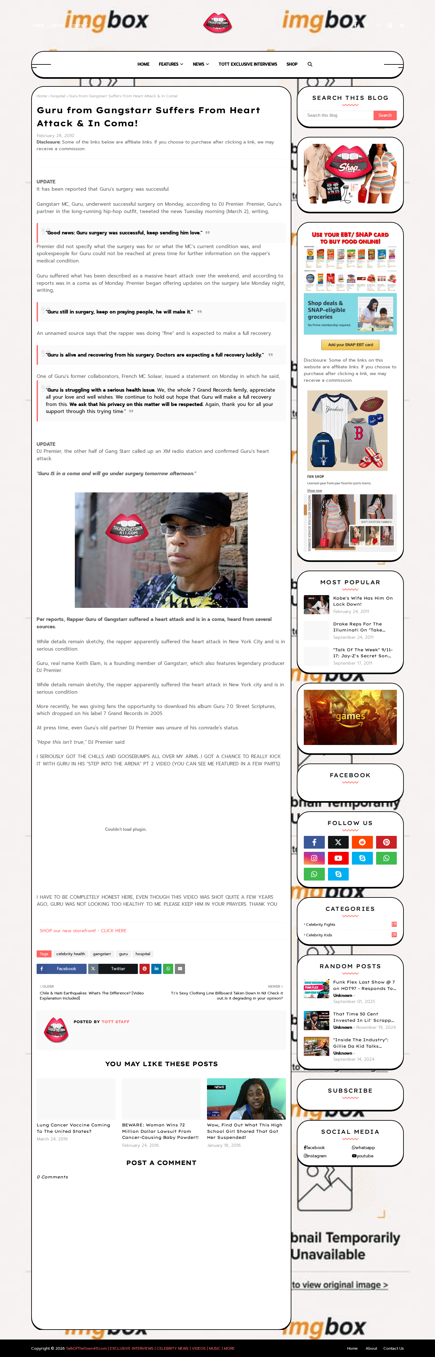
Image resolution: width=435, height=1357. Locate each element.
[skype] (401, 25)
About (57, 25)
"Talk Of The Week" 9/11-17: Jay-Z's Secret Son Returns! (363, 653)
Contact (79, 25)
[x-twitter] (366, 25)
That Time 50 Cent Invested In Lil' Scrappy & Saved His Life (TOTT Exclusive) (363, 1017)
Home (38, 25)
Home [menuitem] (143, 64)
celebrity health (70, 954)
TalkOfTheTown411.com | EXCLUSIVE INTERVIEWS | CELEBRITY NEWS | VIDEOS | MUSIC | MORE (150, 1348)
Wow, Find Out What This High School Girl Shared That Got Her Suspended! (244, 1131)
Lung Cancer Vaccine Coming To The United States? (73, 1128)
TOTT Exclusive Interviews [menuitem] (248, 64)
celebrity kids (351, 935)
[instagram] (378, 25)
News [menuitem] (198, 64)
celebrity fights (351, 924)
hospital (58, 96)
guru (123, 954)
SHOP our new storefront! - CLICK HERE (83, 930)
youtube (365, 1156)
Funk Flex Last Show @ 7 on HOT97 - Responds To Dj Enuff (364, 985)
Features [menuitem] (168, 64)
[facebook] (355, 25)
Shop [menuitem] (292, 64)
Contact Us (393, 1348)
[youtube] (338, 858)
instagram (316, 1156)
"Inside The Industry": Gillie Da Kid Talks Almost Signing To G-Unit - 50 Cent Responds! (365, 1043)
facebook (315, 1148)
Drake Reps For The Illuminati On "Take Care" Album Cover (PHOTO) (357, 627)
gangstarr (102, 954)
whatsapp (365, 1148)
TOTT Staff (115, 1021)
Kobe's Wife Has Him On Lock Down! (363, 601)
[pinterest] (390, 25)
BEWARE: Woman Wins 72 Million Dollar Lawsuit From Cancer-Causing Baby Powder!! (160, 1131)
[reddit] (362, 842)
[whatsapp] (386, 858)
